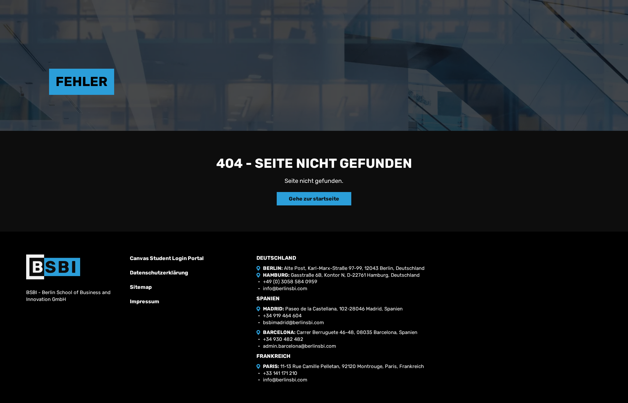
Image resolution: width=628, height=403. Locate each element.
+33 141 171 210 (280, 373)
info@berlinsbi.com (285, 288)
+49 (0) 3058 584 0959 (290, 282)
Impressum (144, 301)
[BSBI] (53, 266)
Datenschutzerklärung (159, 273)
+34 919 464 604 (282, 316)
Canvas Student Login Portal (167, 258)
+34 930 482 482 (283, 339)
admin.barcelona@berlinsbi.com (299, 346)
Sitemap (141, 287)
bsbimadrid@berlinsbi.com (293, 322)
